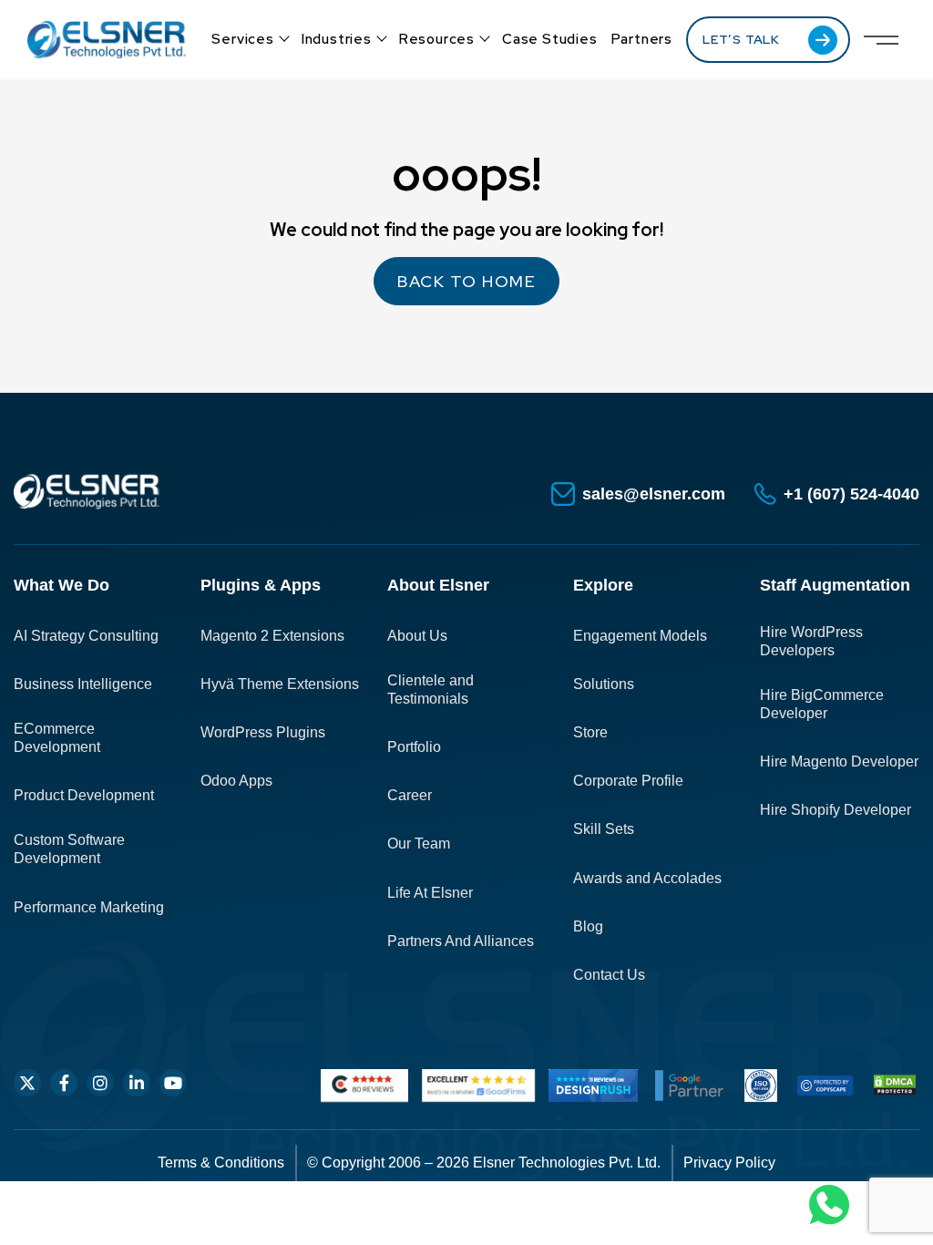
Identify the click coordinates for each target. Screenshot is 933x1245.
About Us (417, 635)
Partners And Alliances (460, 941)
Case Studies (550, 39)
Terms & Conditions (221, 1162)
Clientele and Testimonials (430, 689)
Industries (337, 39)
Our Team (418, 843)
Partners (641, 39)
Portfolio (414, 747)
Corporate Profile (628, 780)
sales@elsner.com (653, 494)
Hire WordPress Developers (811, 641)
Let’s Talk (741, 39)
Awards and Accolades (647, 878)
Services (242, 39)
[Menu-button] (881, 40)
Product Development (84, 795)
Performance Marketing (89, 907)
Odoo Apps (236, 780)
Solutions (603, 684)
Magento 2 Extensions (272, 635)
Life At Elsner (430, 892)
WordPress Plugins (262, 732)
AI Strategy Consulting (86, 635)
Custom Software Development (69, 849)
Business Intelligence (83, 684)
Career (409, 795)
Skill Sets (603, 829)
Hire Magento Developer (839, 761)
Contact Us (609, 975)
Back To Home (466, 281)
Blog (588, 926)
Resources (437, 39)
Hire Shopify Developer (835, 810)
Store (590, 732)
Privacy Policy (729, 1162)
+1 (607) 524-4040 (851, 494)
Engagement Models (640, 635)
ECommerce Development (57, 738)
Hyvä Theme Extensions (279, 684)
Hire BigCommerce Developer (822, 704)
